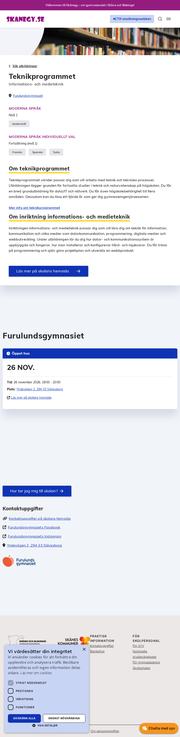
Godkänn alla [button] (24, 718)
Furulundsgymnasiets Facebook (34, 527)
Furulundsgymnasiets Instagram (34, 536)
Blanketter (97, 651)
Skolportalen (141, 668)
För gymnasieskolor (146, 662)
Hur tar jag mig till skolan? (34, 490)
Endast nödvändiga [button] (64, 718)
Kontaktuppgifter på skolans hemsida (40, 518)
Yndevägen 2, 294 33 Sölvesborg (39, 389)
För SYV (138, 646)
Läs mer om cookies (36, 672)
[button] (46, 725)
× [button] (84, 649)
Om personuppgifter (105, 731)
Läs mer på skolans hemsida (42, 270)
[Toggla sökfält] (160, 19)
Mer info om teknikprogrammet (34, 207)
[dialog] (46, 689)
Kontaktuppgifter (102, 646)
